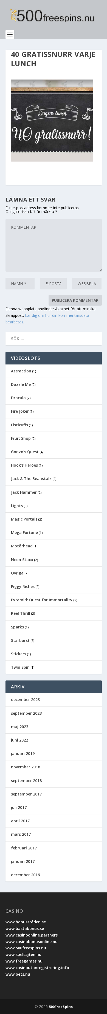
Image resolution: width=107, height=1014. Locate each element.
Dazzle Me (21, 384)
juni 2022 (19, 740)
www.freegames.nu (24, 961)
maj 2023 (19, 726)
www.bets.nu (17, 974)
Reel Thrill (20, 613)
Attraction (21, 371)
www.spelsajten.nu (23, 954)
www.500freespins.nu (25, 947)
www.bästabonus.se (24, 928)
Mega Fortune (24, 532)
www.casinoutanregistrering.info (37, 967)
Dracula (18, 397)
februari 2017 (24, 848)
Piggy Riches (23, 586)
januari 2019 (23, 753)
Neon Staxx (22, 559)
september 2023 (26, 713)
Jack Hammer (24, 492)
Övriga (17, 573)
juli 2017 (19, 807)
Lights (17, 505)
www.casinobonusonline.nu (31, 941)
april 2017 (20, 820)
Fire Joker (20, 411)
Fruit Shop (21, 438)
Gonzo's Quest (25, 451)
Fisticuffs (19, 424)
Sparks (17, 627)
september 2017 (26, 794)
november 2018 (25, 766)
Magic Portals (24, 519)
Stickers (18, 653)
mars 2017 (21, 834)
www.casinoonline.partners (31, 935)
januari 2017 (23, 861)
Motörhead (22, 545)
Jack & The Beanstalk (31, 478)
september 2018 (26, 780)
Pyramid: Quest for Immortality (41, 599)
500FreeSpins (61, 1006)
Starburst (20, 640)
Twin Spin (20, 667)
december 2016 (25, 874)
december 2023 (25, 699)
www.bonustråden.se (25, 921)
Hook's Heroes (24, 465)
